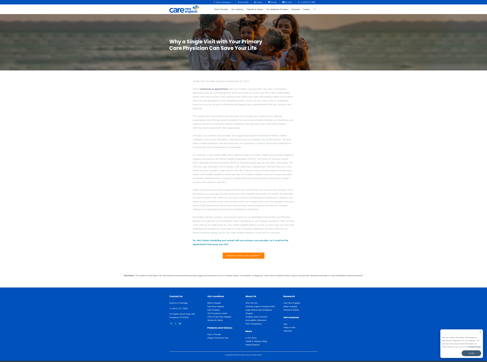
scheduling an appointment (214, 89)
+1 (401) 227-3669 (307, 2)
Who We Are (251, 303)
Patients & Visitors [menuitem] (255, 9)
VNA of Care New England (219, 316)
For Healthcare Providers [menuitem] (277, 9)
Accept (471, 353)
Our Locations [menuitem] (237, 9)
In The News (251, 337)
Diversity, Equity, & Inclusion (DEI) (260, 306)
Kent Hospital (213, 310)
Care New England (215, 306)
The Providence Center (217, 313)
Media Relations (252, 344)
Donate (274, 2)
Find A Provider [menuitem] (221, 9)
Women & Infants (215, 320)
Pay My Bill (244, 2)
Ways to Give (289, 327)
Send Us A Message (178, 303)
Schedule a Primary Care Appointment (243, 255)
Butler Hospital (214, 303)
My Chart (288, 2)
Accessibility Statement (255, 320)
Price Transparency (253, 323)
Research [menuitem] (296, 9)
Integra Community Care (217, 337)
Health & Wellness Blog (256, 341)
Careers (259, 2)
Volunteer (287, 331)
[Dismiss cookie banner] (480, 332)
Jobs (285, 324)
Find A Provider (214, 334)
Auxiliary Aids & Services (256, 316)
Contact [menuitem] (306, 9)
